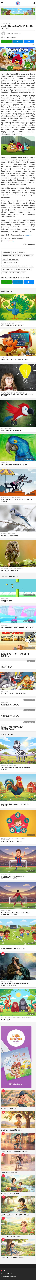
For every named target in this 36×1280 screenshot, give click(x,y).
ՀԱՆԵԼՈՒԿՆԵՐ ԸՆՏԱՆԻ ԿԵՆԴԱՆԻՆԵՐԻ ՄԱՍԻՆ (16, 805)
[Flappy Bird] (18, 588)
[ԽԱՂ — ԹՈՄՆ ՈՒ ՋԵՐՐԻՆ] (18, 681)
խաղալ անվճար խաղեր (23, 269)
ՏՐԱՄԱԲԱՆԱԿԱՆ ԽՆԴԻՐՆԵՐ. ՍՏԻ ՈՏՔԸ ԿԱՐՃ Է (17, 395)
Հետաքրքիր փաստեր (20, 838)
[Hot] (3, 954)
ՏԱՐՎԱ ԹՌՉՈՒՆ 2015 (9, 571)
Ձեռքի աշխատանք (6, 321)
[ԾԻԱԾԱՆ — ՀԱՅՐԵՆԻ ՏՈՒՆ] (18, 1119)
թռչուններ (23, 266)
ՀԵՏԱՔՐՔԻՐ (11, 838)
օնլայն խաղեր (14, 273)
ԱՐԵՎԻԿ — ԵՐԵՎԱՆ (9, 1172)
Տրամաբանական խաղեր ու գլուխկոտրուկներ (13, 392)
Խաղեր (5, 273)
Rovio (4, 259)
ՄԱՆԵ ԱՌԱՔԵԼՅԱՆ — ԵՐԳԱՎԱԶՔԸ (14, 1151)
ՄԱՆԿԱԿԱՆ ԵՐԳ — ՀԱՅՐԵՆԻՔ (12, 1257)
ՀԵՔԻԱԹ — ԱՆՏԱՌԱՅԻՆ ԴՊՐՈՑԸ (14, 360)
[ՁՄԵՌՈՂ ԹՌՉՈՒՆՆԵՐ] (18, 518)
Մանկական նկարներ (17, 321)
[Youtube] (8, 1273)
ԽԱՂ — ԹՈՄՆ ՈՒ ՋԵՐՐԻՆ (13, 693)
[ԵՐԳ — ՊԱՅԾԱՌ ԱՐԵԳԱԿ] (18, 1226)
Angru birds (6, 252)
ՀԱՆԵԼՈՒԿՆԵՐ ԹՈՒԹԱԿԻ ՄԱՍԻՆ (14, 465)
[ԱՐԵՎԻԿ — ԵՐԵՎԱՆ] (18, 1162)
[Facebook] (1, 1273)
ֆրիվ (23, 273)
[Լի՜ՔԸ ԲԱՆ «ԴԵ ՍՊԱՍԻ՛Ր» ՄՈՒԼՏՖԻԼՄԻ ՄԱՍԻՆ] (18, 482)
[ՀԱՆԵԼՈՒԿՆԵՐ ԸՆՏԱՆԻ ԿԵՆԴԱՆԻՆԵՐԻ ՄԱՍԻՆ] (18, 787)
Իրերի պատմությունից (7, 497)
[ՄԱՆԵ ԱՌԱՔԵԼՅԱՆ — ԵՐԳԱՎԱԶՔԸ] (18, 1141)
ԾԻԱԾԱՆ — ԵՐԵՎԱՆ (9, 1109)
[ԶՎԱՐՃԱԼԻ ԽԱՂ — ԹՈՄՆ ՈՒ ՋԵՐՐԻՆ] (18, 641)
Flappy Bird (6, 600)
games (19, 256)
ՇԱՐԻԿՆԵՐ (6, 667)
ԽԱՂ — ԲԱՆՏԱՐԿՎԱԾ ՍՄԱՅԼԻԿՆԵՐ (12, 728)
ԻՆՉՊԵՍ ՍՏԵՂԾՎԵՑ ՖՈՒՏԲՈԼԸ (13, 949)
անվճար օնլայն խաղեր (10, 262)
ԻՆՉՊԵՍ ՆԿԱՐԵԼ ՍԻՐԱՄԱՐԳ (12, 325)
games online (28, 256)
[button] (2, 3)
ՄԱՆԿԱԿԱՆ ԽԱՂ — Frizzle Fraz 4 (17, 627)
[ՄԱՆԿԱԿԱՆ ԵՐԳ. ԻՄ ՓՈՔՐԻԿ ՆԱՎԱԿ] (18, 1204)
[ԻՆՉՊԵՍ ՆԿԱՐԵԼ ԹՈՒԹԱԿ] (18, 413)
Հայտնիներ (4, 874)
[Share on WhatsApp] (6, 41)
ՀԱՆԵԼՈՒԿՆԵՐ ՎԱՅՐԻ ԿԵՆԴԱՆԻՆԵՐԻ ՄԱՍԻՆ (15, 768)
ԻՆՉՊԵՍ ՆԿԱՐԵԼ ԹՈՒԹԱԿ (11, 430)
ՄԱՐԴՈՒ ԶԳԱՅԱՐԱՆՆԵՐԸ (11, 842)
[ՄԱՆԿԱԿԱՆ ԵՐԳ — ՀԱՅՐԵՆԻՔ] (18, 1247)
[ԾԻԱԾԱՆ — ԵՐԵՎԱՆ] (18, 1098)
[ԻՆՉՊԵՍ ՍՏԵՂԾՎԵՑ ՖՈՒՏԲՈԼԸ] (18, 932)
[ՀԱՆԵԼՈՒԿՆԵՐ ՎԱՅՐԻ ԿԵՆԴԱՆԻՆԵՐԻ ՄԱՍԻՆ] (18, 750)
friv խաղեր (22, 252)
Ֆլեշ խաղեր (6, 23)
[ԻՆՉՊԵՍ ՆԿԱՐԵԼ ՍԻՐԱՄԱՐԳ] (18, 307)
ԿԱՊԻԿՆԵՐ (5, 1020)
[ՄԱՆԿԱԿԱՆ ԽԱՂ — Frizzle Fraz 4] (18, 614)
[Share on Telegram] (17, 41)
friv (14, 252)
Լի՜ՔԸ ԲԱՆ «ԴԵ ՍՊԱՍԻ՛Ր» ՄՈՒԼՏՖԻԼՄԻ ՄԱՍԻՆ (16, 500)
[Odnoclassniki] (11, 1273)
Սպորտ (9, 874)
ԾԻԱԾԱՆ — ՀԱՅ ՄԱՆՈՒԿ (10, 1194)
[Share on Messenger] (29, 41)
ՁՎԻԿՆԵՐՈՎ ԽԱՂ (10, 704)
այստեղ (28, 235)
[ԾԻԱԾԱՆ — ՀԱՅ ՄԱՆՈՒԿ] (18, 1183)
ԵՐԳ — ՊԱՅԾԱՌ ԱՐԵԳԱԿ (11, 1236)
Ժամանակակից (5, 357)
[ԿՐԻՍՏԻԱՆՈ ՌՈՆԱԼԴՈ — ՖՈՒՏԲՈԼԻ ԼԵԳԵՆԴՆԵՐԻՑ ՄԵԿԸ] (18, 895)
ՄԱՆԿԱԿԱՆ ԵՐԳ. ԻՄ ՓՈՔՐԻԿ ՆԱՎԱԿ (15, 1215)
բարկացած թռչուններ (10, 266)
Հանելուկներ (4, 462)
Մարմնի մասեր (5, 839)
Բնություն (4, 533)
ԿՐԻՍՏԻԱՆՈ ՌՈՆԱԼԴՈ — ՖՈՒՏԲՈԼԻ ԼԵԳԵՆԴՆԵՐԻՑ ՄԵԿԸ (15, 913)
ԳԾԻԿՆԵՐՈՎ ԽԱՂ (10, 716)
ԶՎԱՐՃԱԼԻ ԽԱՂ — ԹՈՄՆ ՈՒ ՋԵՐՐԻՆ (15, 655)
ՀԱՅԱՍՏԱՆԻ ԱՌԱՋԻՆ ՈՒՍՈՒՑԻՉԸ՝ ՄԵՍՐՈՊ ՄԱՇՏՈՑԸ (15, 984)
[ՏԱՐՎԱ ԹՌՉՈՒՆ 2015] (18, 553)
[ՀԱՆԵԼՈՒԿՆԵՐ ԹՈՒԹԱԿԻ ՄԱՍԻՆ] (18, 447)
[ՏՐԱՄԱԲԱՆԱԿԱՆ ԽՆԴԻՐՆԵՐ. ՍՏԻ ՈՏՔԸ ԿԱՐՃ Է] (18, 377)
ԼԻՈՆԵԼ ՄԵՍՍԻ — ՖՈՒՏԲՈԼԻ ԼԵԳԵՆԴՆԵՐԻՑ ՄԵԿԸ (12, 877)
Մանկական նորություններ (16, 568)
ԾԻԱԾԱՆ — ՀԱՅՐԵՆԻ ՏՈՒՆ (11, 1130)
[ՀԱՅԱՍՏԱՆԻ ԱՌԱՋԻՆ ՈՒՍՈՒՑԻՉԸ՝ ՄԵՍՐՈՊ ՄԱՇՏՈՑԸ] (18, 966)
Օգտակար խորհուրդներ (7, 323)
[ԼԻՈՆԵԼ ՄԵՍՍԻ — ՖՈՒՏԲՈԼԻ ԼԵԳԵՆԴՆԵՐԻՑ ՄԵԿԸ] (18, 859)
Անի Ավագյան (13, 259)
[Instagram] (4, 1273)
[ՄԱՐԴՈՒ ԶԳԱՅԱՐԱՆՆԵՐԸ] (18, 823)
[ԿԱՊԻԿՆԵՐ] (18, 1002)
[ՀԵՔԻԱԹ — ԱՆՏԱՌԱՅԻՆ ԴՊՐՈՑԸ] (18, 342)
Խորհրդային (18, 497)
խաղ (31, 266)
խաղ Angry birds (8, 269)
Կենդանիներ (11, 533)
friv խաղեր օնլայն (8, 256)
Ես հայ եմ (4, 981)
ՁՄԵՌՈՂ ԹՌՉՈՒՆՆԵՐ (9, 536)
